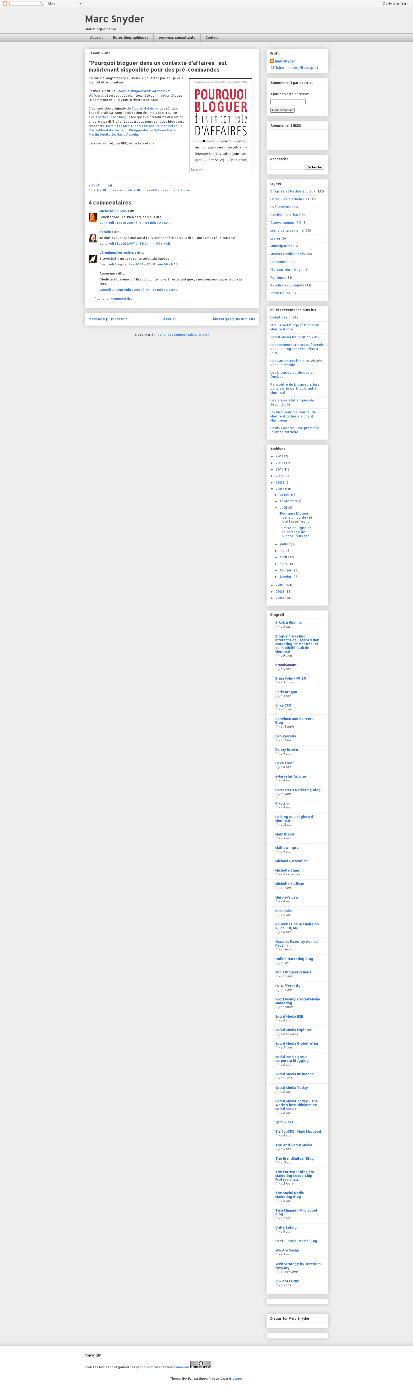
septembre (289, 501)
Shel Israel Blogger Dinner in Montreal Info (294, 327)
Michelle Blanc (287, 870)
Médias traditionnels (287, 254)
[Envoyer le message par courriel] (109, 185)
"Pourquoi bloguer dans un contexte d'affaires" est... (295, 517)
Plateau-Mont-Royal (287, 270)
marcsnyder (285, 61)
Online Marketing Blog (294, 959)
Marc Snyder (114, 18)
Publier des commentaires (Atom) (182, 334)
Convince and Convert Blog (294, 720)
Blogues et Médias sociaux (158, 190)
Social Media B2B (289, 1016)
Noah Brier (284, 911)
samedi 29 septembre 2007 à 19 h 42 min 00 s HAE (138, 289)
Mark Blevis (285, 834)
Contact (212, 37)
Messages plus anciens (234, 319)
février (286, 570)
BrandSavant (286, 665)
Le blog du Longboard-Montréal (294, 819)
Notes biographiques (130, 37)
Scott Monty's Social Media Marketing (297, 1001)
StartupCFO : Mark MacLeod (298, 1131)
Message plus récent (108, 319)
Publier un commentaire (113, 298)
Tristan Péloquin (169, 126)
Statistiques (280, 293)
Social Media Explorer (293, 1030)
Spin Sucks (284, 1122)
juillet (285, 544)
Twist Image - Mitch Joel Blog (296, 1212)
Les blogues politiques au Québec (292, 374)
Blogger (235, 1378)
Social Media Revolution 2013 (294, 337)
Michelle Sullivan (113, 211)
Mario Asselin (127, 134)
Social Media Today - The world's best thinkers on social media (296, 1105)
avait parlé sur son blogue (109, 117)
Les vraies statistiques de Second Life (292, 402)
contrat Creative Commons (168, 1367)
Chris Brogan (286, 692)
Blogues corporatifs (119, 190)
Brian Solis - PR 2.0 (290, 678)
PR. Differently (287, 986)
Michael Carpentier (291, 861)
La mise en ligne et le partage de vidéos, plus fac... (295, 532)
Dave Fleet (284, 763)
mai (283, 551)
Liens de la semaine (287, 230)
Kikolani (282, 803)
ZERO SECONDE (287, 1281)
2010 (280, 476)
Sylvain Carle (164, 130)
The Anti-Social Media (293, 1145)
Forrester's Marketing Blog (298, 790)
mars (284, 564)
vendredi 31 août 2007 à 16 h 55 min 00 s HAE (134, 223)
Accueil (96, 37)
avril (284, 557)
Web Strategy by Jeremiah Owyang (298, 1266)
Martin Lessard (118, 126)
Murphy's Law (287, 897)
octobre (287, 495)
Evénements (280, 207)
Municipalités (281, 246)
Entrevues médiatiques (290, 199)
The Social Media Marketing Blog (289, 1195)
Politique (277, 277)
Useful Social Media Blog (296, 1241)
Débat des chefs (284, 317)
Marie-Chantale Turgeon (108, 130)
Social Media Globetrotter (297, 1043)
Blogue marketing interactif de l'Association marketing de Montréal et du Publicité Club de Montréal (297, 643)
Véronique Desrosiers (116, 252)
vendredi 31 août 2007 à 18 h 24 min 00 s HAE (134, 243)
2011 (280, 469)
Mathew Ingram (288, 847)
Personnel (279, 262)
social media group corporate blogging (292, 1059)
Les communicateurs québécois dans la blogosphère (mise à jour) (297, 349)
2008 (280, 482)
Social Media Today (291, 1088)
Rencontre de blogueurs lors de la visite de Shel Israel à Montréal (295, 388)
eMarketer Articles (291, 776)
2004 (280, 598)
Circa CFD (283, 705)
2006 (280, 585)
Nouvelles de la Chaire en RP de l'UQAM (297, 926)
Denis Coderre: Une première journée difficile (294, 430)
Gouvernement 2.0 (286, 222)
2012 (280, 463)
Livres (186, 190)
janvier (286, 577)
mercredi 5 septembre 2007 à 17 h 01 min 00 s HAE (138, 264)
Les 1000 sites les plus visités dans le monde (296, 363)
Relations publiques (287, 285)
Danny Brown (286, 749)
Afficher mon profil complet (294, 68)
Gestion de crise (284, 215)
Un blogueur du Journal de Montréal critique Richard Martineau (293, 416)
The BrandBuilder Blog (294, 1158)
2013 (280, 456)
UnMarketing (286, 1227)
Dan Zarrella (285, 736)
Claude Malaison (144, 108)
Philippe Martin (141, 130)
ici (114, 100)
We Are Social (287, 1250)
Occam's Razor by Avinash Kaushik (297, 943)
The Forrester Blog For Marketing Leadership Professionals (294, 1175)
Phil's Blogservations (293, 972)
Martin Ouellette (102, 134)
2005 (280, 591)
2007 (280, 489)
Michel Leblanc (143, 126)
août (284, 507)
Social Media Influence (294, 1074)
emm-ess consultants (177, 37)
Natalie (105, 232)
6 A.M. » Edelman (289, 622)
